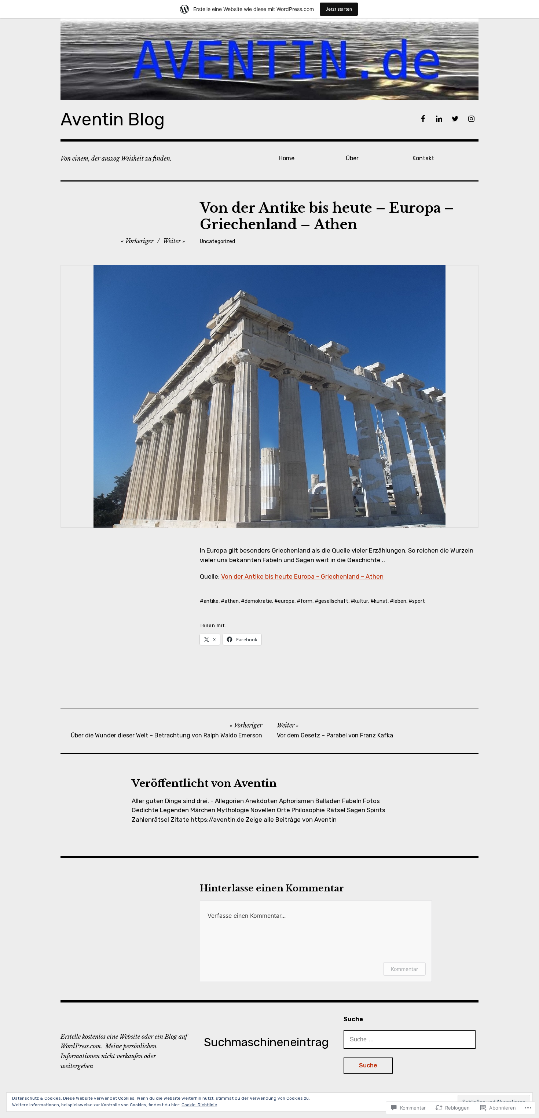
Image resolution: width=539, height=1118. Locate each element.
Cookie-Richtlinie (199, 1104)
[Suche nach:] (410, 1039)
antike (211, 601)
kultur (361, 601)
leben (399, 601)
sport (418, 601)
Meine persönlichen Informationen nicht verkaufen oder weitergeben (108, 1055)
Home (286, 158)
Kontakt (423, 158)
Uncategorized (217, 241)
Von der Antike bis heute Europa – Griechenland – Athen (302, 576)
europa (286, 601)
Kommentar (404, 969)
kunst (381, 601)
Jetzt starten (339, 9)
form (306, 601)
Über (352, 158)
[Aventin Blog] (269, 59)
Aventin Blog (112, 119)
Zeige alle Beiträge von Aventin (291, 819)
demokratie (258, 601)
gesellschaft (333, 601)
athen (231, 601)
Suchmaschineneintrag (266, 1042)
